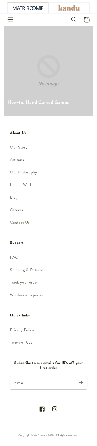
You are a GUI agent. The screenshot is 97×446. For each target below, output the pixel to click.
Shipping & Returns (27, 270)
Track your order (24, 282)
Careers (16, 210)
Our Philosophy (23, 172)
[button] (10, 19)
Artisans (17, 160)
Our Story (18, 147)
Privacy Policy (22, 330)
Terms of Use (21, 342)
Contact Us (20, 222)
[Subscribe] (80, 382)
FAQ (14, 257)
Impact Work (21, 185)
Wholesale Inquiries (26, 295)
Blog (14, 197)
